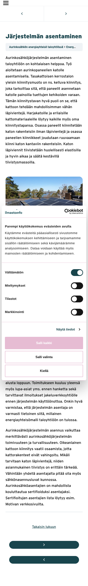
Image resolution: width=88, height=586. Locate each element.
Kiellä (44, 371)
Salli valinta (44, 357)
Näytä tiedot (65, 329)
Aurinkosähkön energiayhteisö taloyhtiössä (36, 47)
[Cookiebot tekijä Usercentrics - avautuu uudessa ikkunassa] (64, 211)
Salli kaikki (44, 343)
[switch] (77, 285)
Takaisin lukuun (44, 526)
